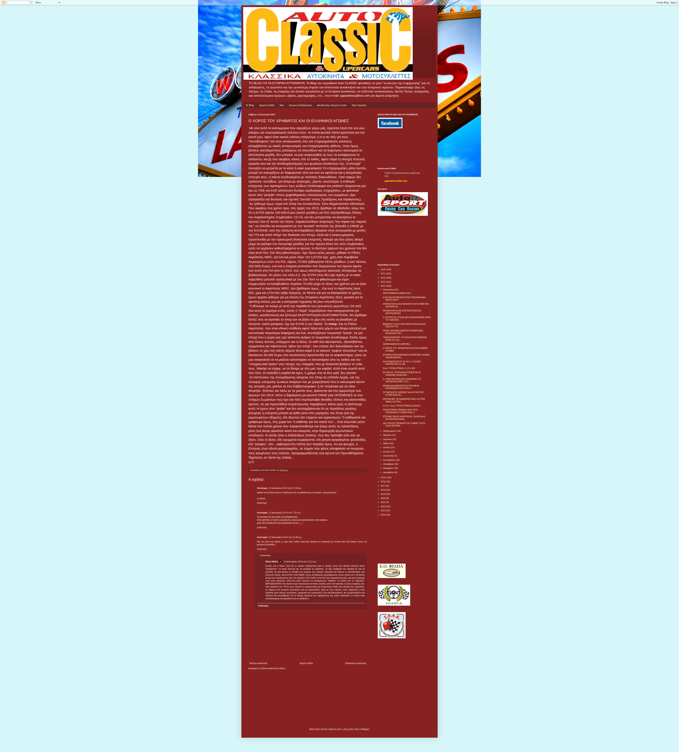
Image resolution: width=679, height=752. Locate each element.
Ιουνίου (387, 447)
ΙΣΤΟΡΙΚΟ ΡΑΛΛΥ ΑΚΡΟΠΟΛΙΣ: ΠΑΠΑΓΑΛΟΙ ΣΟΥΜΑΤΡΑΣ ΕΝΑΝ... (404, 417)
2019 (383, 494)
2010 (383, 269)
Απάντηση (262, 503)
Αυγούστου (388, 456)
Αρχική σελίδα (266, 105)
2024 (383, 515)
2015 (383, 477)
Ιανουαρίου (388, 289)
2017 (383, 486)
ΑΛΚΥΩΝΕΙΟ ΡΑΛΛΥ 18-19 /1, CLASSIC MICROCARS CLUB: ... (402, 362)
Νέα (282, 105)
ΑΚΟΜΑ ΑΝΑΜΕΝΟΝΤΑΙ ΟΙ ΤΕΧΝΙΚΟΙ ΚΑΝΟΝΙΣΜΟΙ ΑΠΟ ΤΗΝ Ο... (401, 387)
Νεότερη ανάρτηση (258, 663)
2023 (383, 510)
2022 (383, 506)
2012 (383, 278)
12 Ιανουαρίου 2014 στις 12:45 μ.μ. (285, 537)
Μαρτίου (387, 435)
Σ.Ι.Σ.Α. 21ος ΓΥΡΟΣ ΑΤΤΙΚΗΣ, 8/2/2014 (401, 406)
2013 (383, 282)
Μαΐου (386, 443)
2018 (383, 490)
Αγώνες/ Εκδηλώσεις (300, 105)
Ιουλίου (387, 451)
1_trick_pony (347, 729)
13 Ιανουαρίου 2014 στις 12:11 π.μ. (300, 561)
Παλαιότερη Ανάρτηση (355, 663)
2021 (383, 502)
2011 (383, 273)
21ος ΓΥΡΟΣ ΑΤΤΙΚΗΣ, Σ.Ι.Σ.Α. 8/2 (399, 368)
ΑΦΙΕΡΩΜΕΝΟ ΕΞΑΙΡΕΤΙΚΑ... (397, 344)
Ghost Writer (271, 561)
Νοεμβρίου (388, 468)
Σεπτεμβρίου (389, 460)
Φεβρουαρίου (390, 431)
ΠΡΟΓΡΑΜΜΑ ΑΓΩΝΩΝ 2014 (397, 293)
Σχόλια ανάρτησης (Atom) (273, 668)
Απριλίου (387, 439)
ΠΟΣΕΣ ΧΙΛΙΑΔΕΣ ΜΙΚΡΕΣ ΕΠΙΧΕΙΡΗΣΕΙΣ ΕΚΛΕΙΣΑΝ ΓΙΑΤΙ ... (403, 331)
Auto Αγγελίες (359, 105)
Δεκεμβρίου (389, 472)
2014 (383, 286)
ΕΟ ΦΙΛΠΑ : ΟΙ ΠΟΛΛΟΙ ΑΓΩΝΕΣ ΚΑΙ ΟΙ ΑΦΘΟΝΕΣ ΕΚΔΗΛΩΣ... (402, 373)
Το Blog (250, 105)
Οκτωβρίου (388, 464)
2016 (383, 481)
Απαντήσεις (265, 555)
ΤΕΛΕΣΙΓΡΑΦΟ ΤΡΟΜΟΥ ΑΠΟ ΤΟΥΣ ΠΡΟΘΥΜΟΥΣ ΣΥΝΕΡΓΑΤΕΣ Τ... (400, 411)
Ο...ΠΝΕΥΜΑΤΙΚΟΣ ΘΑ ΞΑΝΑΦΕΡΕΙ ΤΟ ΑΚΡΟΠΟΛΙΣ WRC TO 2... (402, 380)
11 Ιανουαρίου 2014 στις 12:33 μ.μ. (285, 488)
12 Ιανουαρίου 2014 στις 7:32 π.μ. (285, 512)
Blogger (365, 729)
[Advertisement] (393, 148)
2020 (383, 498)
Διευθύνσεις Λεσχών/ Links (332, 105)
